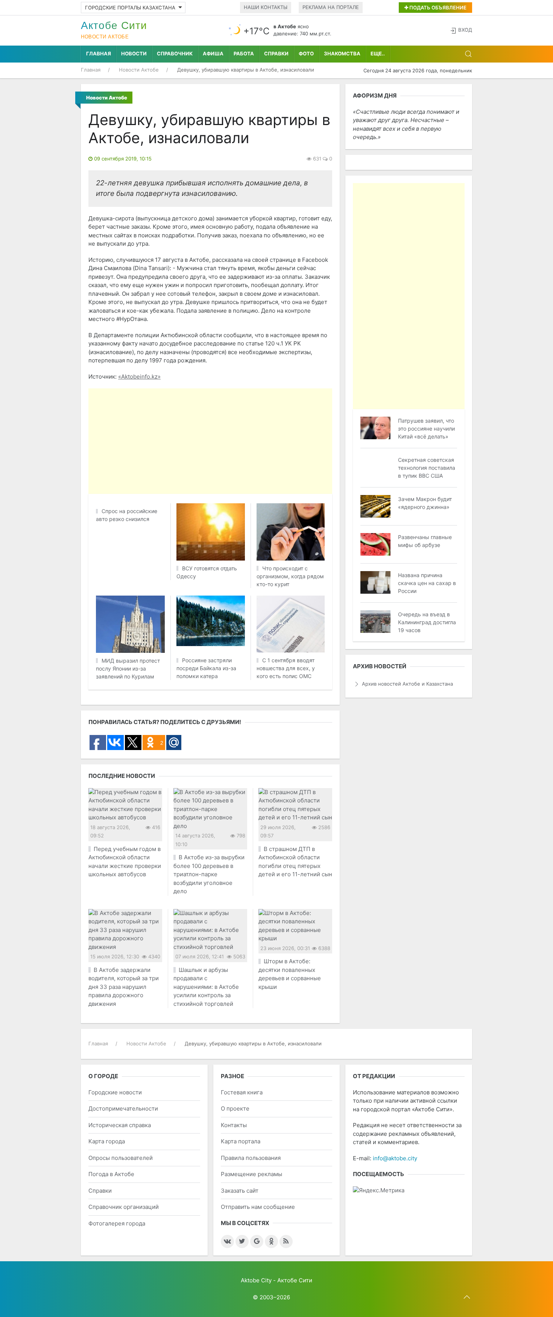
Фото (306, 53)
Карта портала (240, 1141)
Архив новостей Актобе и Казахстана (407, 684)
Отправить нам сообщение (258, 1206)
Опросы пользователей (120, 1157)
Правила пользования (251, 1157)
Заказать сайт (239, 1190)
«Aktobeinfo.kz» (139, 376)
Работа (244, 53)
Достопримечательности (123, 1108)
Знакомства (342, 53)
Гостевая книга (242, 1092)
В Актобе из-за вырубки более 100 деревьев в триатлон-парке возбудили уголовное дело (209, 874)
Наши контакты (265, 7)
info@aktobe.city (395, 1158)
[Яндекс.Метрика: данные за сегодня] (378, 1190)
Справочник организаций (123, 1206)
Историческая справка (119, 1125)
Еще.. (378, 53)
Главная (98, 53)
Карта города (106, 1141)
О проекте (235, 1108)
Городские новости (115, 1092)
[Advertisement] (276, 441)
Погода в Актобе (111, 1174)
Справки (276, 53)
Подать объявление (437, 8)
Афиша (213, 53)
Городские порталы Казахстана (130, 8)
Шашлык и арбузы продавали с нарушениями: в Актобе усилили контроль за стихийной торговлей (206, 986)
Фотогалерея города (116, 1223)
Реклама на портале (330, 7)
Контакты (234, 1125)
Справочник (175, 53)
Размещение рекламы (251, 1174)
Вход (465, 30)
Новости (134, 53)
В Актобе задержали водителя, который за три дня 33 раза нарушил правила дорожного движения (123, 986)
